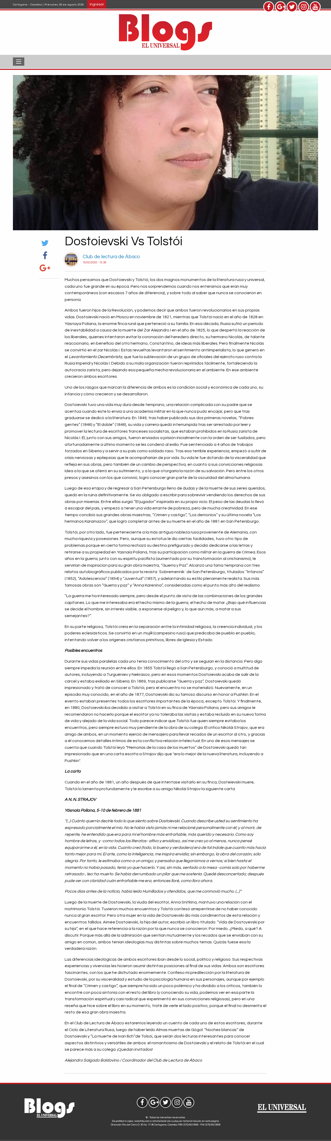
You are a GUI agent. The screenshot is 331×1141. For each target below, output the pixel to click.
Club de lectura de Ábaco (111, 256)
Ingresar (97, 4)
